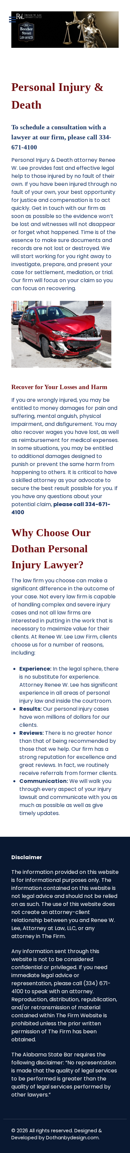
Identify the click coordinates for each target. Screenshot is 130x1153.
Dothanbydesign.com (72, 1137)
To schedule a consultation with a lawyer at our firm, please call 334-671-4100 (61, 137)
